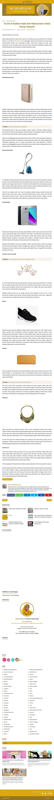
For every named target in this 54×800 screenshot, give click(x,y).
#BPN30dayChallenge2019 (36, 669)
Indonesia (6, 698)
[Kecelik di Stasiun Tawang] (30, 510)
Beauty (5, 681)
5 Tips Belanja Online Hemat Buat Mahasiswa (19, 382)
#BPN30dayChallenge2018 (10, 669)
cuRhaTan (6, 688)
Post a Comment (31, 29)
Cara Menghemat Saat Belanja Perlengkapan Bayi (21, 259)
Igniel (51, 798)
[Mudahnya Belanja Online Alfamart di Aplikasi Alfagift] (5, 523)
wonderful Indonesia (34, 733)
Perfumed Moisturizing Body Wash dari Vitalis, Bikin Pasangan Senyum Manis (12, 778)
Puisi (31, 717)
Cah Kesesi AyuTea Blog (32, 618)
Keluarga (6, 700)
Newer (5, 500)
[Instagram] (48, 794)
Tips (31, 729)
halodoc (31, 695)
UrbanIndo (6, 731)
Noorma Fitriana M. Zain (14, 484)
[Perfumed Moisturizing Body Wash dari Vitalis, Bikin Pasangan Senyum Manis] (14, 776)
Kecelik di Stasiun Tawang (41, 508)
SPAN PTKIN (7, 729)
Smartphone (32, 726)
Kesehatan (32, 700)
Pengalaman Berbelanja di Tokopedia (17, 126)
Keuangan (6, 702)
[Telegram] (27, 495)
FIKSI (31, 691)
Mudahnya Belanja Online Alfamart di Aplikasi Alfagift (16, 522)
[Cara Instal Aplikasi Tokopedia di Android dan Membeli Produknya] (30, 517)
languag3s (6, 710)
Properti (6, 717)
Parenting (6, 714)
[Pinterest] (48, 495)
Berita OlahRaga (33, 681)
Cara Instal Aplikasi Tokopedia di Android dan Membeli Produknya (43, 516)
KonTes (31, 702)
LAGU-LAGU (33, 707)
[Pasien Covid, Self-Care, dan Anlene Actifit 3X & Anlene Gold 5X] (40, 758)
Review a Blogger (34, 722)
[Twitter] (34, 495)
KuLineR (6, 707)
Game (31, 693)
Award (31, 679)
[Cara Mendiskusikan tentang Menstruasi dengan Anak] (14, 758)
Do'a (31, 688)
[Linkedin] (41, 495)
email (36, 633)
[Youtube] (51, 794)
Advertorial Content (8, 672)
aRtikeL (5, 674)
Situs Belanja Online (8, 479)
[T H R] (5, 517)
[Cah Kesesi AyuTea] (27, 1)
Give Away (6, 695)
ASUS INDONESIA (8, 679)
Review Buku (7, 724)
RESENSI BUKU (7, 719)
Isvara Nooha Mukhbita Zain (36, 698)
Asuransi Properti (34, 676)
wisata (5, 733)
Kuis (31, 705)
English (5, 691)
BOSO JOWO (33, 683)
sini (24, 631)
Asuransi (32, 674)
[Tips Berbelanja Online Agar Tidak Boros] (30, 523)
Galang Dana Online (8, 693)
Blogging (6, 683)
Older (49, 500)
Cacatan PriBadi (7, 686)
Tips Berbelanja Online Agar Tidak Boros (41, 522)
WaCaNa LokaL (33, 731)
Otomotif (32, 712)
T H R (10, 515)
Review (5, 722)
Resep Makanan (33, 719)
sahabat (31, 724)
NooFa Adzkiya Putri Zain (35, 710)
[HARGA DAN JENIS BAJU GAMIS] (5, 510)
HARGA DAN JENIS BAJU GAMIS (17, 508)
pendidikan (32, 714)
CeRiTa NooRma (33, 686)
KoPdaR (6, 705)
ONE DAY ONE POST (9, 712)
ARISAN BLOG (33, 672)
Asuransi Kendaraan (8, 676)
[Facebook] (43, 794)
